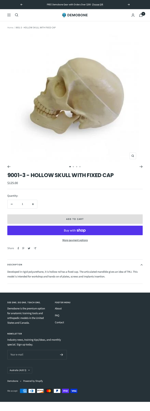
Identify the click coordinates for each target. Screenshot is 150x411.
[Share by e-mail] (35, 248)
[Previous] (8, 166)
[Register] (61, 354)
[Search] (16, 15)
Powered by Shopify (33, 381)
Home (10, 27)
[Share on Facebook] (18, 248)
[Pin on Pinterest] (23, 248)
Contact (59, 322)
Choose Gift (97, 4)
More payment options (75, 240)
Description (14, 264)
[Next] (141, 166)
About (58, 308)
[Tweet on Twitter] (29, 248)
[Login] (133, 15)
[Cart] (141, 15)
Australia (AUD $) (18, 370)
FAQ (57, 315)
